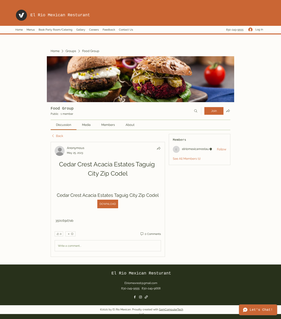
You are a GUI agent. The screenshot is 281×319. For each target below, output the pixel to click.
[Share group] (228, 110)
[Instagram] (140, 297)
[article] (108, 199)
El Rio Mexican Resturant (60, 15)
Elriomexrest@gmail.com (140, 283)
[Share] (158, 148)
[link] (63, 125)
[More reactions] (70, 233)
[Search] (195, 111)
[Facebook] (135, 297)
